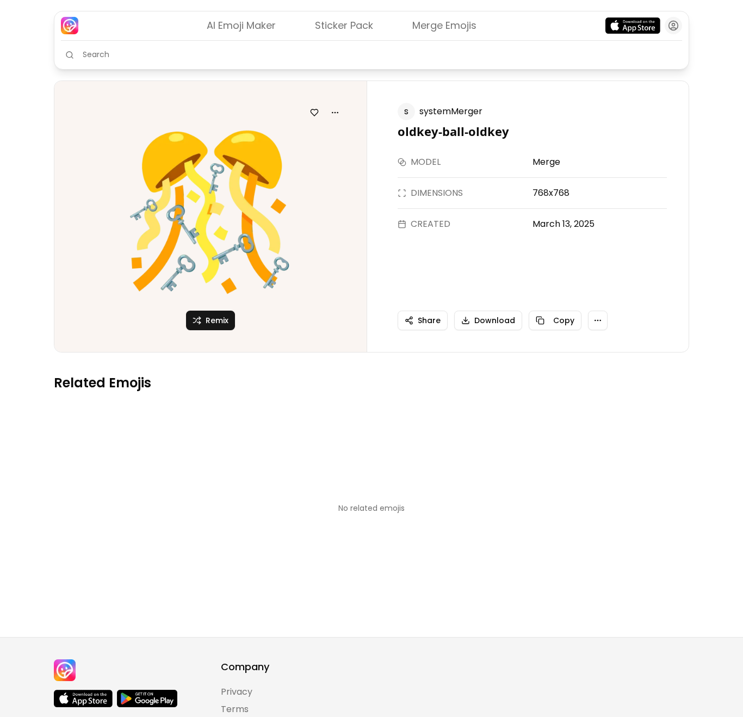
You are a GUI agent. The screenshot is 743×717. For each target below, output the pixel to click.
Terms (235, 709)
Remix (217, 320)
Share (429, 320)
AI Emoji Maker (241, 25)
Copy (563, 320)
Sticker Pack (344, 25)
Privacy (236, 691)
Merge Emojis (444, 25)
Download (494, 320)
